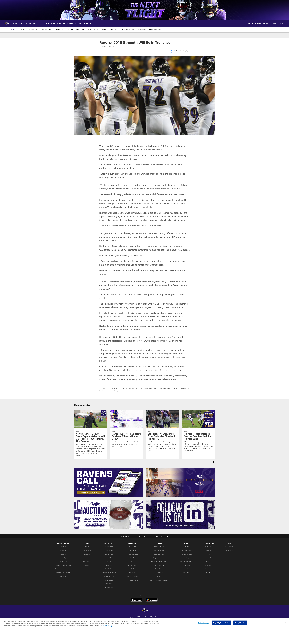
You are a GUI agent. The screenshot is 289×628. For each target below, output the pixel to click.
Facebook (208, 558)
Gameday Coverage (186, 554)
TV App (208, 554)
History (87, 565)
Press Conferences (132, 569)
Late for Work (109, 554)
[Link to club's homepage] (6, 23)
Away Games (159, 569)
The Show (133, 561)
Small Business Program (63, 572)
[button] (141, 462)
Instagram (208, 565)
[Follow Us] (180, 514)
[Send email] (182, 53)
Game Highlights (133, 554)
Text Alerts (159, 576)
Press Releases (109, 580)
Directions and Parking (186, 561)
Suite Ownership (159, 565)
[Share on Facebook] (173, 53)
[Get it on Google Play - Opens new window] (152, 601)
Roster (87, 546)
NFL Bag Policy (186, 569)
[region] (144, 623)
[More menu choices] (91, 23)
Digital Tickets (159, 572)
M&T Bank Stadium (186, 550)
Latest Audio (132, 550)
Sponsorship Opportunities (63, 569)
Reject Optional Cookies (221, 623)
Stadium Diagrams (186, 558)
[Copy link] (186, 51)
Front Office (86, 561)
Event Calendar (228, 546)
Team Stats (86, 554)
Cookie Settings (203, 623)
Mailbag (109, 561)
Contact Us (63, 546)
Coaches (86, 558)
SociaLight (109, 565)
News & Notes (109, 569)
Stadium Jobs (63, 561)
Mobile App (208, 546)
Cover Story (109, 558)
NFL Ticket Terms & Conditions (159, 580)
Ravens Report (132, 565)
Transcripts (109, 583)
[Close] (285, 622)
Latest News (109, 546)
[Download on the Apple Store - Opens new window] (136, 600)
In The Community (228, 550)
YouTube (208, 572)
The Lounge (132, 572)
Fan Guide (187, 565)
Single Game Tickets (159, 558)
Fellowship (63, 558)
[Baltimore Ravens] (144, 610)
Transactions (87, 550)
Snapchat (208, 569)
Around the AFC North (109, 572)
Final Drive (133, 558)
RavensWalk (186, 572)
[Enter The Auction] (108, 514)
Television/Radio (133, 580)
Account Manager (159, 550)
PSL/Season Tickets (159, 554)
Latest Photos (109, 550)
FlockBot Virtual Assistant (63, 565)
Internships (63, 554)
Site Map (63, 576)
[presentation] (214, 462)
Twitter (208, 561)
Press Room (109, 587)
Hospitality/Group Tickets (159, 561)
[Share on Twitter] (177, 53)
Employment (63, 550)
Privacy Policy (107, 626)
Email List (208, 550)
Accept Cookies (240, 623)
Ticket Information (159, 546)
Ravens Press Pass (132, 576)
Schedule (186, 546)
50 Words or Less (109, 576)
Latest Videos (133, 546)
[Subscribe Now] (108, 482)
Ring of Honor (87, 569)
